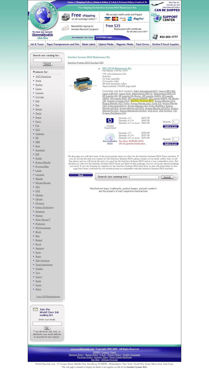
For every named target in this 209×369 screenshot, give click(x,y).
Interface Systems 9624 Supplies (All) (85, 62)
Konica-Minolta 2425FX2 (157, 108)
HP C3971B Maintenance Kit (116, 68)
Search (167, 177)
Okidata (39, 195)
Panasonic (40, 211)
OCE (38, 191)
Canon (39, 88)
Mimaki (39, 178)
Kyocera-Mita (42, 166)
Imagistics (40, 150)
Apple (38, 80)
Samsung (40, 248)
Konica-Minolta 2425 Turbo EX (146, 103)
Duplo (38, 113)
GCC (38, 129)
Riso (38, 236)
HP (37, 138)
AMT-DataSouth (43, 76)
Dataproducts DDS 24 (142, 93)
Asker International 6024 (145, 91)
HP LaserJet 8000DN (138, 98)
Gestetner (40, 133)
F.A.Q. (103, 354)
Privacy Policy (114, 354)
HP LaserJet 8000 (118, 98)
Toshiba (39, 268)
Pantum (39, 215)
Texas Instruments (44, 264)
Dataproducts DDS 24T (165, 93)
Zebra (38, 289)
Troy (38, 272)
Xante (38, 281)
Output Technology (45, 207)
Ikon (38, 146)
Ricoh (38, 232)
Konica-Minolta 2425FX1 (132, 108)
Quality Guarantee (131, 354)
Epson (38, 117)
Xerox (38, 285)
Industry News (101, 357)
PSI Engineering (43, 228)
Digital (39, 109)
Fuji (37, 125)
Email (113, 352)
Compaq (39, 93)
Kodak (39, 158)
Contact (105, 352)
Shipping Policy (76, 354)
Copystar (40, 97)
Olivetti (39, 199)
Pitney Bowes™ (43, 219)
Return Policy (92, 354)
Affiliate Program (109, 359)
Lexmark (40, 174)
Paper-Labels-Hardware (121, 357)
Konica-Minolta (43, 162)
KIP (37, 154)
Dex (37, 105)
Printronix (40, 223)
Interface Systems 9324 (118, 101)
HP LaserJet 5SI (109, 96)
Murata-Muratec (43, 183)
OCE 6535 (153, 110)
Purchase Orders (85, 357)
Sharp (38, 256)
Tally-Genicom (43, 260)
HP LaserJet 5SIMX (151, 96)
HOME (96, 352)
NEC (38, 187)
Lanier (39, 170)
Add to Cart (171, 126)
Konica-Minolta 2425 (165, 101)
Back (80, 175)
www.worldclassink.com (82, 349)
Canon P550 (125, 93)
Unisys (39, 277)
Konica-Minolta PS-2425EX (133, 110)
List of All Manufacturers (48, 296)
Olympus (40, 203)
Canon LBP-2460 (167, 91)
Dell (37, 101)
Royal (38, 244)
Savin (38, 252)
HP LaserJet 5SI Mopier (130, 96)
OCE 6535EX (165, 110)
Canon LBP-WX (110, 93)
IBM (38, 142)
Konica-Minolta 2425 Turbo (115, 103)
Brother (39, 84)
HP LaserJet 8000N (158, 98)
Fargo (38, 121)
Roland (39, 240)
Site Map (95, 359)
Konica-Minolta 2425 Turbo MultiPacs (146, 105)
